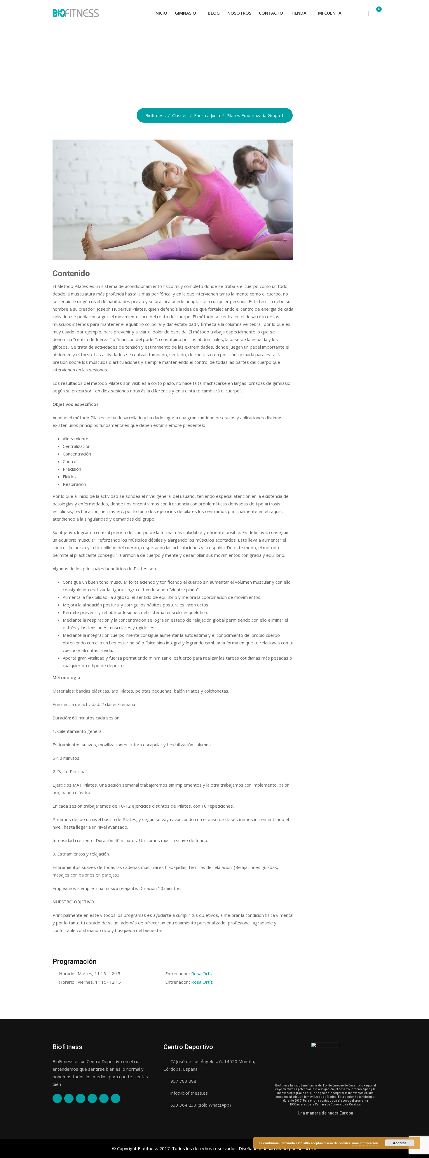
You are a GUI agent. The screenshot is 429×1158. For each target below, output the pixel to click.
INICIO (160, 13)
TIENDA (298, 13)
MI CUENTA (329, 13)
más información (365, 1143)
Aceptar (399, 1142)
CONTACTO (271, 13)
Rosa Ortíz (202, 973)
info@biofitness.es (189, 1093)
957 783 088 (183, 1081)
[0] (374, 13)
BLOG (214, 13)
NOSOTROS (239, 13)
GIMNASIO (185, 13)
